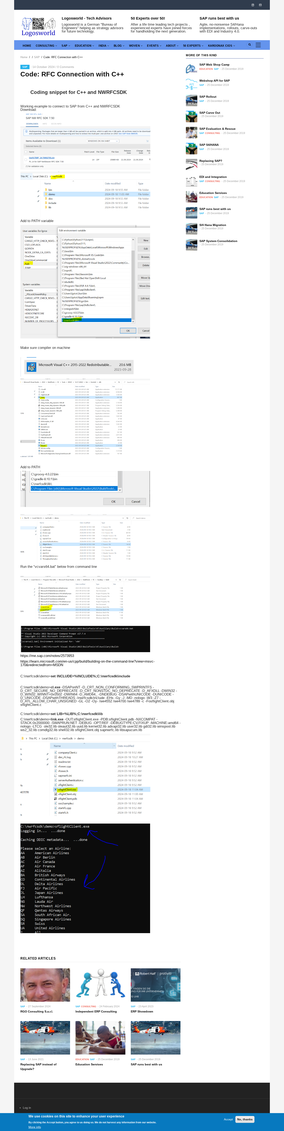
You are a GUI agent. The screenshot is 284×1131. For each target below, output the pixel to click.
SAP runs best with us (219, 18)
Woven (135, 45)
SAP (65, 45)
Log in (27, 1107)
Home (27, 45)
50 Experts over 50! (148, 18)
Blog (118, 45)
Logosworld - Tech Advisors (87, 18)
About (171, 45)
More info (34, 1127)
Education (83, 45)
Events (153, 45)
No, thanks (245, 1119)
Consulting (45, 45)
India (103, 45)
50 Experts (192, 45)
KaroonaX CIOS (220, 45)
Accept (228, 1119)
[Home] (38, 26)
